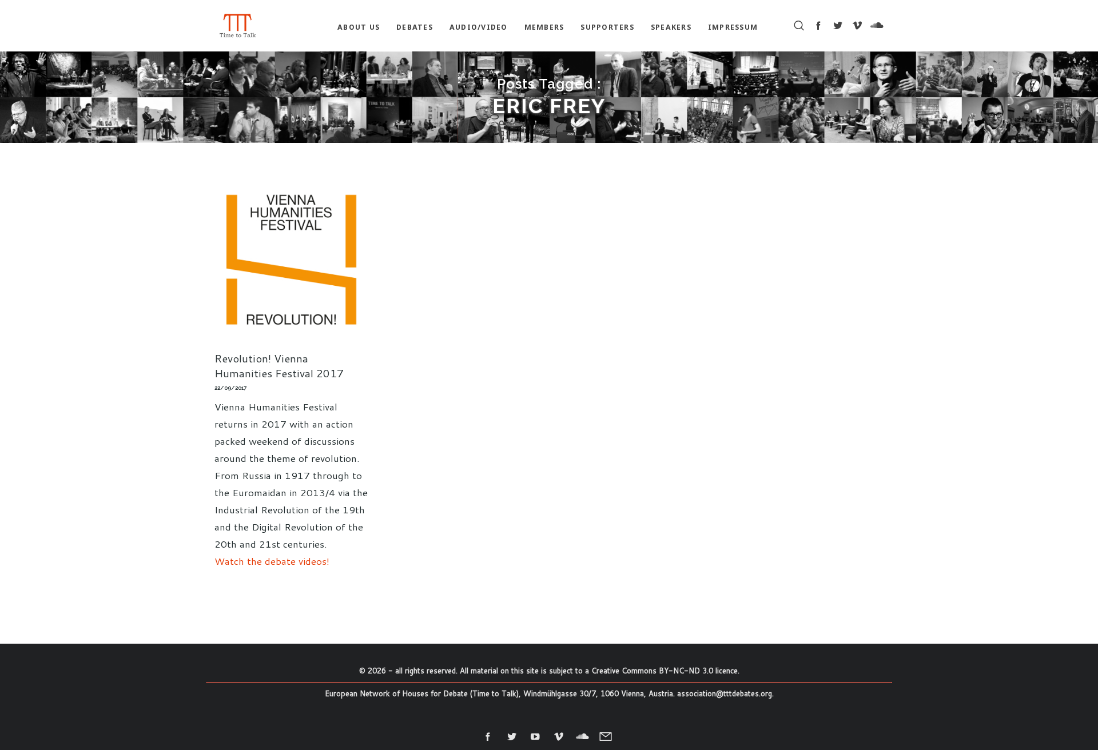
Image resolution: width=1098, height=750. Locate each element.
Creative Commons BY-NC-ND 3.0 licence (664, 670)
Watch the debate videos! (271, 561)
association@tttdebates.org (724, 693)
